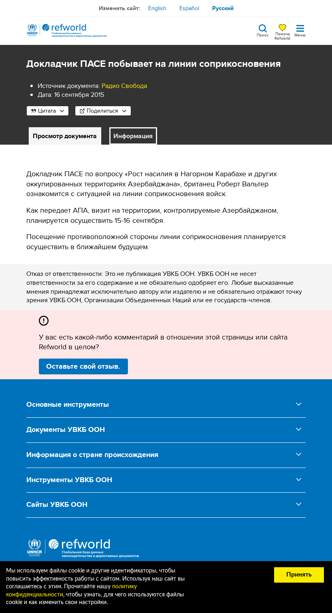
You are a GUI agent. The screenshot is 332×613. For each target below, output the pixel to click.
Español (189, 8)
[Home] (66, 30)
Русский (223, 8)
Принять (299, 574)
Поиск (262, 34)
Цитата (47, 111)
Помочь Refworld (282, 36)
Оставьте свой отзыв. (83, 366)
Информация (133, 136)
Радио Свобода (124, 85)
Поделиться (102, 111)
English (157, 8)
